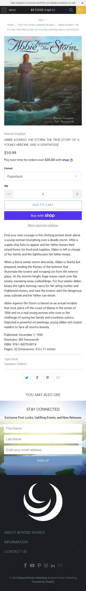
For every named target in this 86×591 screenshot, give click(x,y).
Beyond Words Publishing (32, 577)
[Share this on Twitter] (26, 377)
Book (14, 359)
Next (42, 20)
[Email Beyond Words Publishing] (60, 566)
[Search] (71, 10)
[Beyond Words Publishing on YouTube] (32, 566)
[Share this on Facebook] (37, 377)
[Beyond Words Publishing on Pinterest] (39, 566)
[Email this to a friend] (58, 377)
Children (22, 363)
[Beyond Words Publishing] (43, 10)
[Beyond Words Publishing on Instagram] (46, 566)
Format (8, 168)
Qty (6, 185)
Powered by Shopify (43, 581)
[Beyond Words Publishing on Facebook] (25, 566)
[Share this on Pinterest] (47, 377)
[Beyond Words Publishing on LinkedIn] (53, 566)
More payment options (43, 225)
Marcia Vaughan (15, 134)
